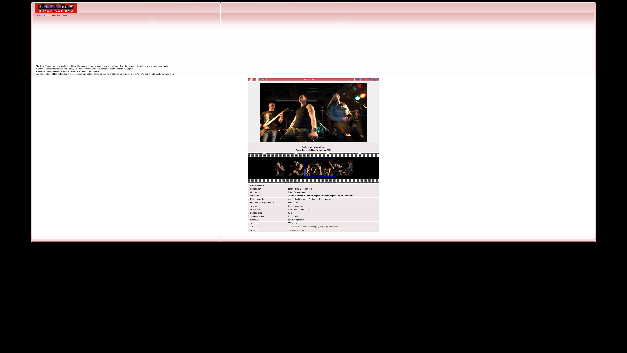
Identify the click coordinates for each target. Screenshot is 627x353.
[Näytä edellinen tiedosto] (364, 79)
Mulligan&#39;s (318, 196)
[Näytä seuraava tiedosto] (370, 79)
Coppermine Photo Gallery (319, 261)
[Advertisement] (313, 41)
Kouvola (306, 196)
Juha (290, 192)
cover (340, 196)
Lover (298, 196)
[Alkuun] (358, 79)
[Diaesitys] (263, 79)
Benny (291, 196)
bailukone (349, 196)
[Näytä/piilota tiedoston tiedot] (257, 79)
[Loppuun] (376, 79)
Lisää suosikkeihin (296, 230)
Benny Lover (300, 192)
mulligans (331, 196)
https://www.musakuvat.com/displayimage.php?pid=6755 (313, 227)
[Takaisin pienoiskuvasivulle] (251, 79)
